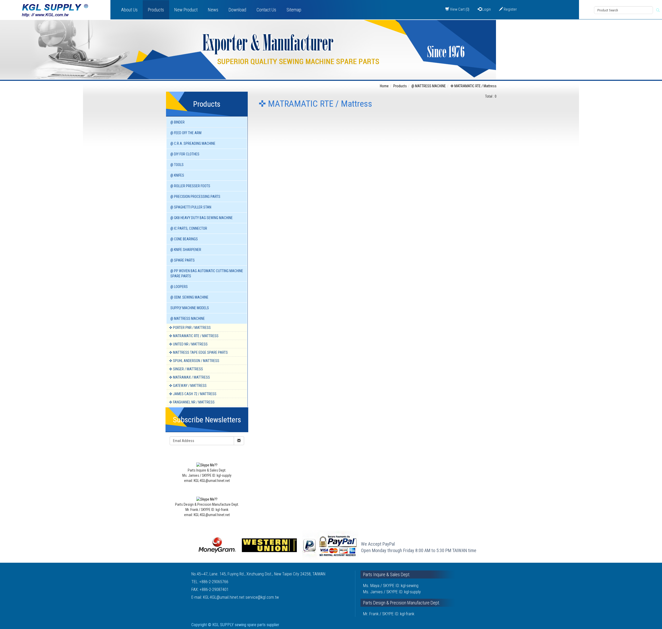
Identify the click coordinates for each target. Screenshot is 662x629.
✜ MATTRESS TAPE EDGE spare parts (198, 352)
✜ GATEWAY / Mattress (188, 386)
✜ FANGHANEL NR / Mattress (192, 402)
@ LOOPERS (179, 287)
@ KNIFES (177, 175)
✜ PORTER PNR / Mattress (190, 328)
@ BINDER (177, 122)
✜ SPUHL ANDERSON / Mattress (194, 361)
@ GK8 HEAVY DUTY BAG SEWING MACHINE (201, 218)
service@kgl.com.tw (262, 597)
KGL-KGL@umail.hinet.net (224, 597)
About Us (129, 9)
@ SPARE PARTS (182, 260)
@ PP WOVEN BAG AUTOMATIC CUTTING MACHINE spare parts (206, 273)
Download (237, 9)
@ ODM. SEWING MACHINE (189, 297)
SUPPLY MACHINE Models (189, 308)
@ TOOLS (177, 165)
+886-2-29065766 (213, 581)
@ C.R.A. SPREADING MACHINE (192, 143)
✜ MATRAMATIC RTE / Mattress (194, 336)
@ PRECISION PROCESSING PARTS (195, 196)
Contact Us (266, 9)
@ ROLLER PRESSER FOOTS (190, 186)
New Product (186, 9)
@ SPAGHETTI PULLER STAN (190, 207)
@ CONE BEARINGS (184, 239)
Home (384, 86)
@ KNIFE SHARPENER (185, 250)
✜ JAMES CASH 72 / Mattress (192, 394)
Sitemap (294, 9)
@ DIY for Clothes (184, 154)
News (213, 9)
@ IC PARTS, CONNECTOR (188, 228)
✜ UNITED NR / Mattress (188, 344)
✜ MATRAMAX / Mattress (189, 377)
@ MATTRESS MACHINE (187, 318)
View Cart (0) (459, 9)
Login (486, 9)
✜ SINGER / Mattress (186, 369)
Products (156, 9)
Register (510, 9)
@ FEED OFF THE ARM (185, 133)
